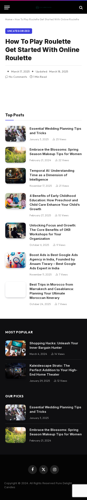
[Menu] (7, 7)
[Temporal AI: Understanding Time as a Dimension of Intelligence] (15, 176)
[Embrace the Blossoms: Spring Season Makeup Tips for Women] (15, 155)
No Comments (18, 76)
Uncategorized (18, 31)
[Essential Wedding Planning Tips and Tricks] (15, 134)
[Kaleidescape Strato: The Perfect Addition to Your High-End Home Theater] (15, 371)
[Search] (80, 7)
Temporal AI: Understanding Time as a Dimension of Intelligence (52, 175)
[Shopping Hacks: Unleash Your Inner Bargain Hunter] (15, 348)
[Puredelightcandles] (43, 7)
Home (8, 19)
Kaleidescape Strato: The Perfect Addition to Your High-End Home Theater (53, 370)
